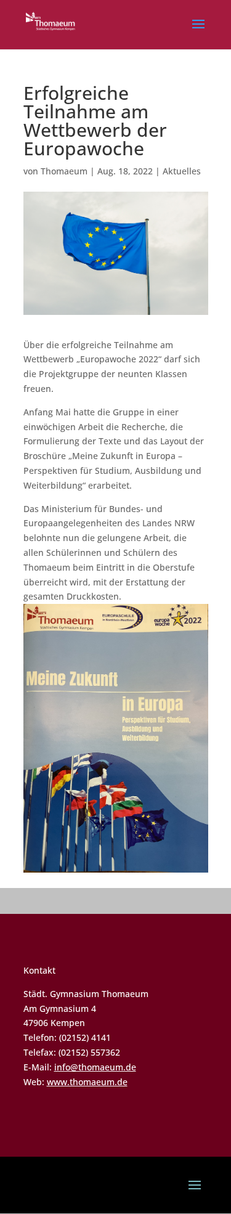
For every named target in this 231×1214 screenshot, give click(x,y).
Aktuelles (182, 171)
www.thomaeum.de (87, 1082)
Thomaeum (64, 171)
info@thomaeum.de (95, 1067)
